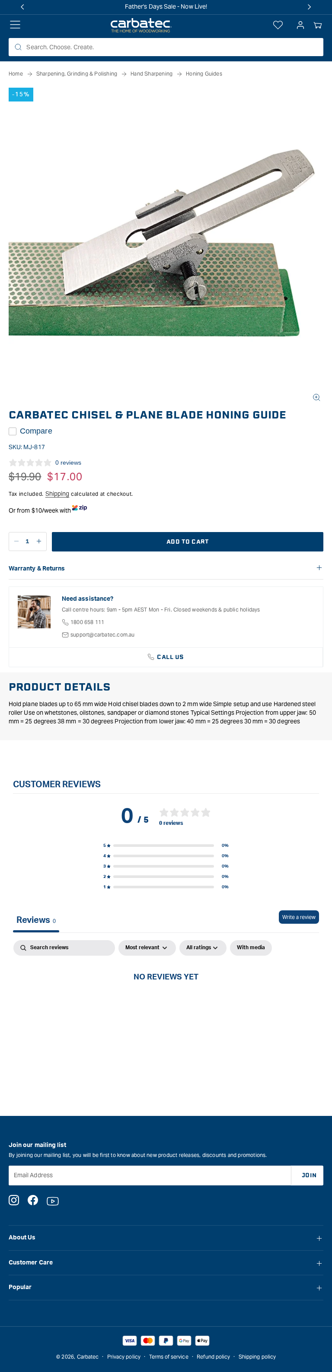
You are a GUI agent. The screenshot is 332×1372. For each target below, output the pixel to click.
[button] (317, 25)
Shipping (57, 493)
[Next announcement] (309, 6)
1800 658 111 (87, 622)
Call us (170, 657)
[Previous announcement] (22, 6)
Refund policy (213, 1356)
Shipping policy (257, 1356)
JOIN (309, 1175)
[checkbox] (251, 948)
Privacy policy (123, 1356)
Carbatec (88, 1356)
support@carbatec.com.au (102, 634)
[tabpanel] (166, 1005)
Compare (36, 431)
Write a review (299, 917)
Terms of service (168, 1356)
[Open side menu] (15, 25)
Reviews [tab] (36, 920)
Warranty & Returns (37, 569)
